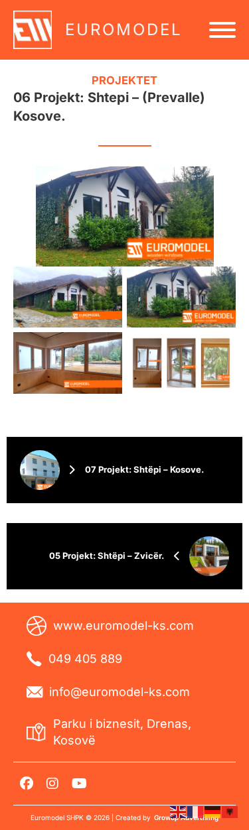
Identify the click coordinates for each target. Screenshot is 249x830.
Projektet (124, 80)
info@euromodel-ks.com (119, 692)
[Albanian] (230, 811)
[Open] (222, 30)
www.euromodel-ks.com (123, 625)
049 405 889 (85, 659)
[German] (213, 811)
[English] (178, 811)
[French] (196, 811)
